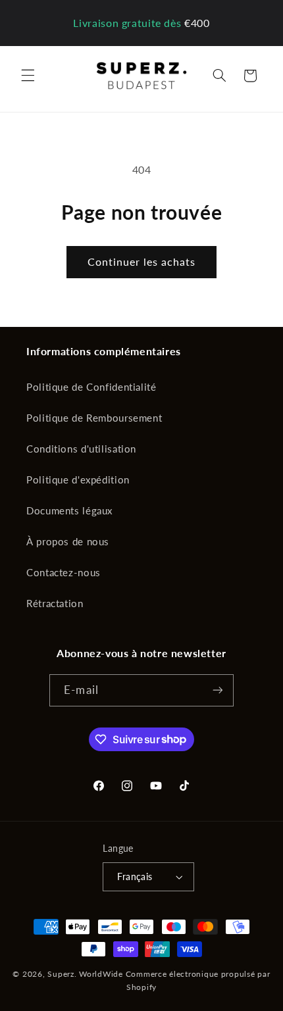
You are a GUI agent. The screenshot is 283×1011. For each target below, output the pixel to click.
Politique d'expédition (78, 479)
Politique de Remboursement (94, 418)
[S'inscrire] (217, 690)
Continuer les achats (142, 261)
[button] (28, 76)
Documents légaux (69, 510)
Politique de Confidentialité (91, 387)
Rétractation (55, 603)
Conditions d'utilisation (81, 449)
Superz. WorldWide (85, 974)
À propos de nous (67, 541)
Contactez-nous (63, 572)
